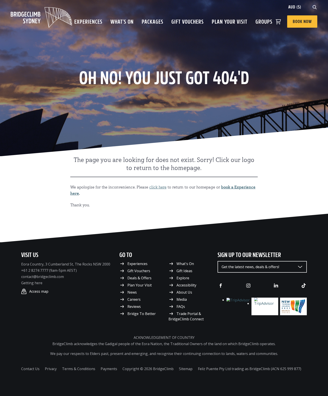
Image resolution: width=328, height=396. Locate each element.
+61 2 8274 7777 (34, 270)
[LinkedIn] (276, 285)
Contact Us (30, 368)
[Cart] (278, 21)
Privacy (51, 368)
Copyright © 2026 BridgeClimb (148, 368)
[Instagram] (248, 285)
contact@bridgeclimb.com (42, 276)
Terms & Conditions (78, 368)
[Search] (314, 7)
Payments (109, 368)
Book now (302, 21)
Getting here (31, 282)
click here (157, 187)
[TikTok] (304, 285)
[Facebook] (221, 285)
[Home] (41, 17)
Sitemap (186, 368)
